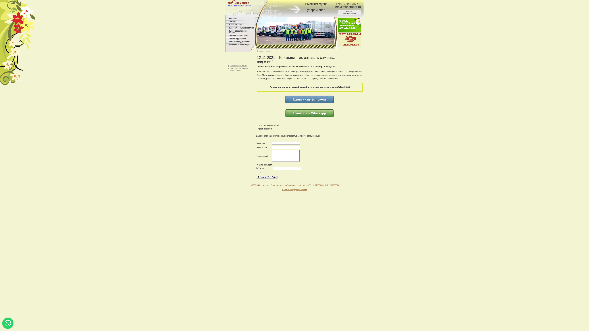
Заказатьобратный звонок (349, 12)
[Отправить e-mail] (281, 3)
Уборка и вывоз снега (238, 35)
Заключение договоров (239, 41)
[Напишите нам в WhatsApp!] (275, 3)
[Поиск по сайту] (287, 3)
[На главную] (269, 3)
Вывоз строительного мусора (238, 31)
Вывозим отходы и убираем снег (284, 185)
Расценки (233, 18)
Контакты (233, 22)
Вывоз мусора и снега (238, 66)
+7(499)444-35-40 (347, 4)
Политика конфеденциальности (294, 190)
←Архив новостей (264, 129)
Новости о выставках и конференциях (239, 69)
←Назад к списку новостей (267, 125)
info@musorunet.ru (348, 7)
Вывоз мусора (235, 25)
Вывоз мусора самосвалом (241, 28)
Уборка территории (237, 38)
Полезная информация (239, 45)
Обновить (264, 172)
